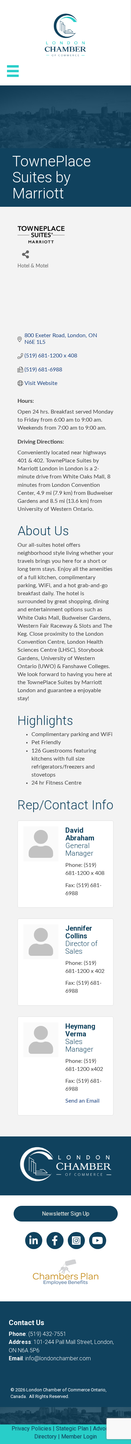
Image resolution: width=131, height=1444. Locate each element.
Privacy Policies (31, 1428)
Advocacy (105, 1428)
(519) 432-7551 (47, 1334)
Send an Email (82, 1101)
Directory (45, 1436)
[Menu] (13, 71)
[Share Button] (25, 254)
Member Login (79, 1436)
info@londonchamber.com (58, 1358)
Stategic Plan (72, 1428)
